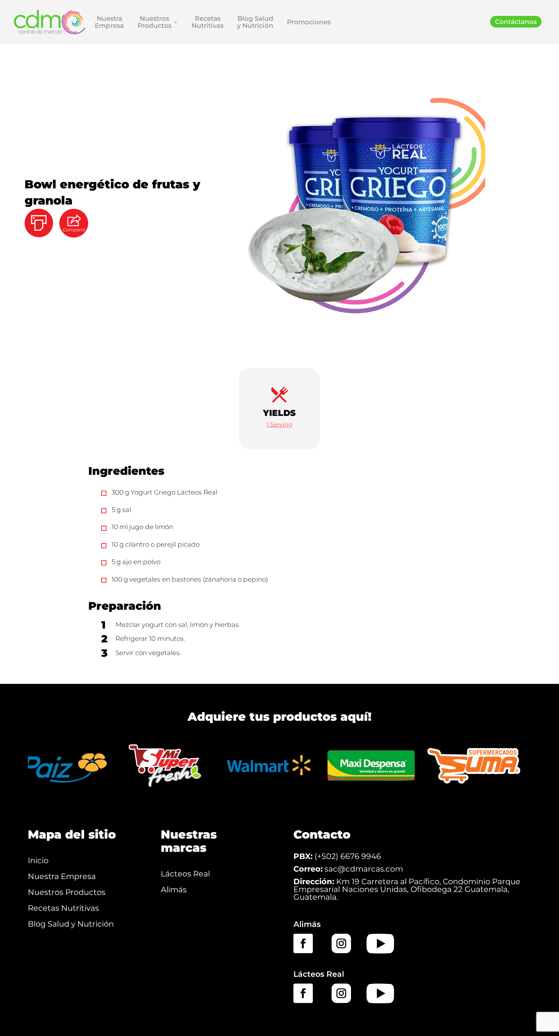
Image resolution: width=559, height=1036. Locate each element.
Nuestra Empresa (62, 876)
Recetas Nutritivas (63, 908)
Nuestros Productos (66, 892)
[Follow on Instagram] (341, 943)
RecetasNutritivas (208, 22)
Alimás (174, 889)
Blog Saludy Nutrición (255, 22)
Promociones (309, 22)
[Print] (41, 214)
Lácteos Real (185, 873)
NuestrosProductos (154, 22)
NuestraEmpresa (109, 22)
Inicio (38, 860)
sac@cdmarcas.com (363, 869)
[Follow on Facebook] (303, 943)
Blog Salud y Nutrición (71, 924)
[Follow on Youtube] (380, 943)
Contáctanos (516, 22)
